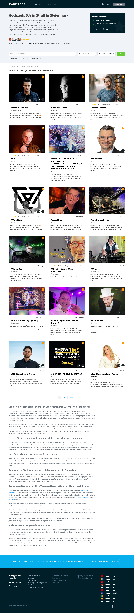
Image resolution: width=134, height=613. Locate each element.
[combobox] (109, 54)
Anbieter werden (15, 582)
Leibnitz (11, 499)
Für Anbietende (119, 4)
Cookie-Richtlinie (34, 576)
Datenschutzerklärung (35, 587)
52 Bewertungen (29, 43)
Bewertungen (36, 58)
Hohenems (79, 497)
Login (108, 4)
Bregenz (86, 497)
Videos (25, 58)
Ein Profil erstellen (109, 561)
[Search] (103, 4)
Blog (10, 590)
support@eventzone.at (85, 576)
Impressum (31, 578)
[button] (42, 54)
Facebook (112, 606)
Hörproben (14, 58)
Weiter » (72, 397)
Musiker (38, 4)
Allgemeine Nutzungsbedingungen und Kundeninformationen (37, 582)
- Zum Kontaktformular (84, 578)
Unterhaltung (50, 4)
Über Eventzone (14, 586)
